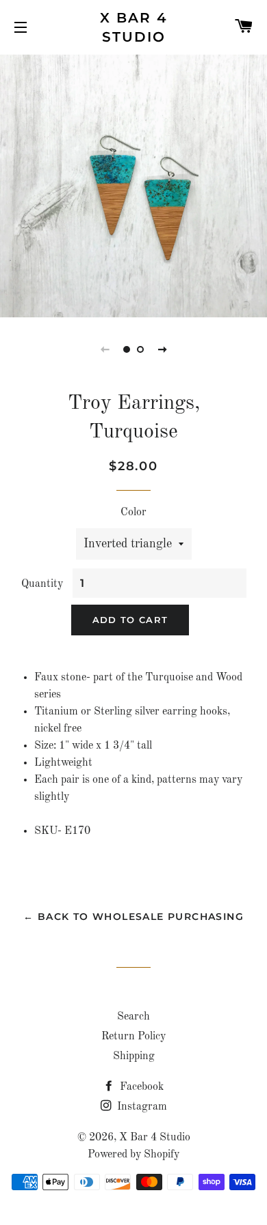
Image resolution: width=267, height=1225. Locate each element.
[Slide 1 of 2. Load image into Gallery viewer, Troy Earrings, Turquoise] (127, 349)
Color (133, 512)
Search (133, 1016)
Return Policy (133, 1036)
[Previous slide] (105, 349)
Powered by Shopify (133, 1154)
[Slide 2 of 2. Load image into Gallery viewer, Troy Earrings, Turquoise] (140, 349)
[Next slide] (162, 349)
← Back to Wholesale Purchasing (133, 916)
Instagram (140, 1106)
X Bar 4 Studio (134, 27)
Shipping (134, 1056)
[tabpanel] (133, 184)
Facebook (140, 1087)
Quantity (42, 584)
